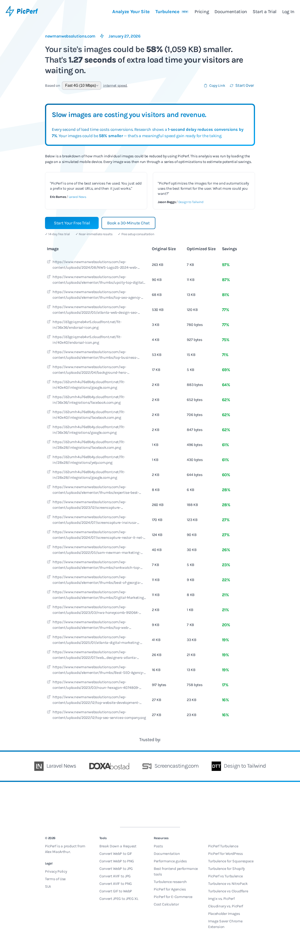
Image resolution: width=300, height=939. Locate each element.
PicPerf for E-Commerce (173, 896)
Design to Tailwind (190, 202)
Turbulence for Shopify (226, 868)
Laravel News (77, 197)
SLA (48, 886)
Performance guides (170, 861)
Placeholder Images (224, 913)
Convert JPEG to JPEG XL (118, 898)
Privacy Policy (56, 871)
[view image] (49, 262)
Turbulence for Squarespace (231, 861)
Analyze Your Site (131, 11)
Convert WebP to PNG (116, 861)
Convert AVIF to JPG (115, 876)
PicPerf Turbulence (223, 846)
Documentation (230, 11)
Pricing (202, 11)
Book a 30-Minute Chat (128, 223)
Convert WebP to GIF (115, 853)
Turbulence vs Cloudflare (228, 891)
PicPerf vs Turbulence (225, 876)
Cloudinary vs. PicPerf (225, 906)
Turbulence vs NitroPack (228, 883)
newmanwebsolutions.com (70, 36)
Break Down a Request (117, 846)
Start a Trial (265, 11)
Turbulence (171, 11)
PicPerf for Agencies (170, 889)
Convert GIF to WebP (115, 891)
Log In (288, 11)
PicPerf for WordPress (225, 853)
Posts (158, 846)
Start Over (244, 85)
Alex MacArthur (57, 851)
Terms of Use (55, 879)
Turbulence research (170, 881)
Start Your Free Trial (72, 223)
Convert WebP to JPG (116, 868)
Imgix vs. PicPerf (221, 898)
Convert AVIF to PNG (115, 883)
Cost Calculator (166, 904)
